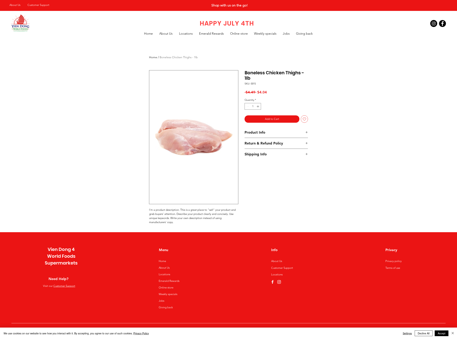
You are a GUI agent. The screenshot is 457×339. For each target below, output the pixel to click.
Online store (166, 287)
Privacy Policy (141, 333)
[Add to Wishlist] (304, 119)
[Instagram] (433, 23)
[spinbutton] (253, 106)
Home (153, 57)
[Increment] (258, 106)
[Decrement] (247, 106)
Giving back (166, 307)
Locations (164, 274)
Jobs (161, 300)
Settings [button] (407, 333)
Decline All (424, 333)
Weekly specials (168, 294)
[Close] (453, 333)
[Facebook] (442, 23)
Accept (441, 333)
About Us (164, 267)
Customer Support (64, 286)
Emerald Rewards (169, 281)
